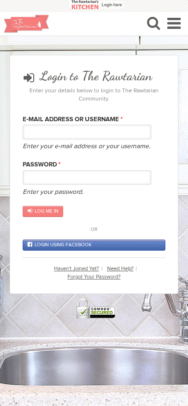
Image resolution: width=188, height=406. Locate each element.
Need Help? (120, 268)
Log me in (46, 211)
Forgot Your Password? (94, 277)
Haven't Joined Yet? (76, 268)
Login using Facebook (63, 245)
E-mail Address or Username (73, 119)
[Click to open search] (153, 23)
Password (42, 164)
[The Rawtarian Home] (26, 23)
